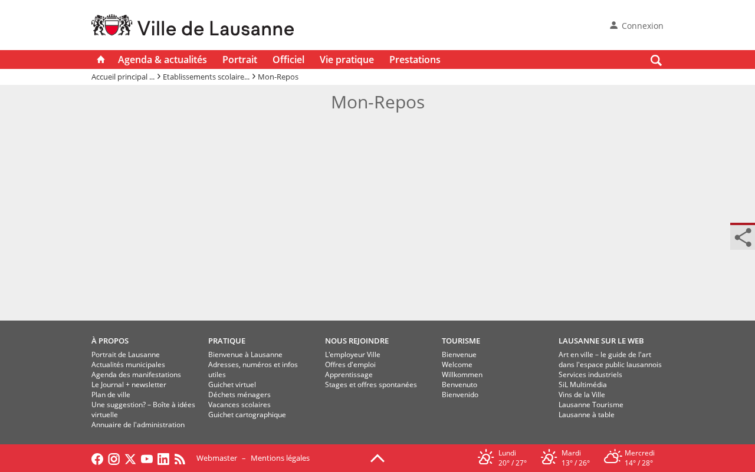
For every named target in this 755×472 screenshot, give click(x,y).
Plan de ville (110, 395)
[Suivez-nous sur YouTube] (147, 458)
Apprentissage (349, 374)
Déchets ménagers (239, 395)
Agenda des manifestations (136, 374)
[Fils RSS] (183, 458)
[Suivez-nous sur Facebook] (97, 458)
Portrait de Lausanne (125, 354)
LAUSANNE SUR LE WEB (601, 340)
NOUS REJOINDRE (357, 340)
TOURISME (461, 340)
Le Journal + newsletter (128, 384)
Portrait (239, 59)
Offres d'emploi (350, 364)
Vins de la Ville (582, 395)
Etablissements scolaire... (206, 76)
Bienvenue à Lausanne (245, 354)
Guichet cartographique (247, 415)
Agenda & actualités (162, 59)
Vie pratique (347, 59)
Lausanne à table (587, 415)
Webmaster (216, 458)
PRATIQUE (226, 340)
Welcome (457, 364)
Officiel (288, 59)
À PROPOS (110, 340)
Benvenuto (459, 384)
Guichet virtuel (232, 384)
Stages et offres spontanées (371, 384)
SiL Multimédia (583, 384)
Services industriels (590, 374)
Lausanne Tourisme (591, 405)
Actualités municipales (128, 364)
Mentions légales (280, 458)
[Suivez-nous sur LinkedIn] (163, 458)
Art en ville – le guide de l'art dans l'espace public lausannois (610, 359)
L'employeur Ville (352, 354)
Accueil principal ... (123, 76)
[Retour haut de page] (377, 457)
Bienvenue (459, 354)
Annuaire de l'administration (138, 425)
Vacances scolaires (239, 405)
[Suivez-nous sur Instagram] (114, 458)
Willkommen (462, 374)
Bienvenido (460, 395)
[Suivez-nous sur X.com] (130, 458)
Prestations (415, 59)
